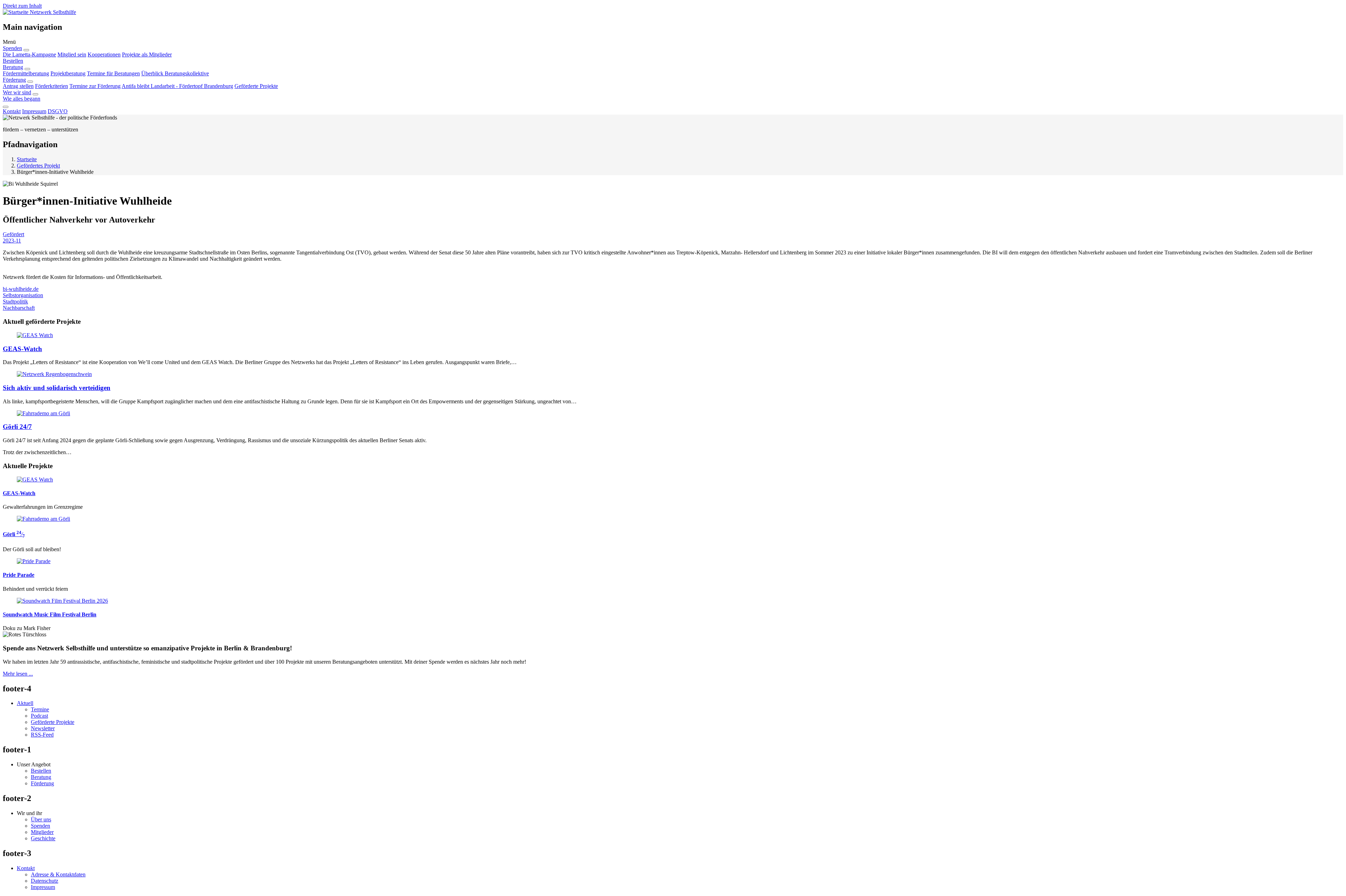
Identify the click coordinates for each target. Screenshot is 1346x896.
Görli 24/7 (17, 426)
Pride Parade (18, 575)
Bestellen (13, 61)
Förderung (14, 80)
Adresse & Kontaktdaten (58, 874)
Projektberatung (68, 73)
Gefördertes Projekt (38, 166)
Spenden (12, 48)
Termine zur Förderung (95, 86)
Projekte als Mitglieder (147, 54)
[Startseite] (16, 12)
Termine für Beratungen (113, 73)
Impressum (34, 111)
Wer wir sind (17, 92)
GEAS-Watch (22, 349)
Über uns (41, 819)
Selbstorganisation (23, 295)
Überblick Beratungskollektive (175, 73)
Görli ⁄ (14, 534)
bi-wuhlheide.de (21, 289)
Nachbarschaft (19, 308)
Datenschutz (44, 881)
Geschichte (43, 838)
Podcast (39, 716)
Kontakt (12, 111)
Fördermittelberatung (26, 73)
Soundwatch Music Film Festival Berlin (49, 614)
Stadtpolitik (15, 302)
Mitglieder (42, 832)
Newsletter (43, 728)
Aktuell (25, 703)
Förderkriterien (51, 86)
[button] (673, 42)
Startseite (27, 159)
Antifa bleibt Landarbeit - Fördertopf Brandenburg (177, 86)
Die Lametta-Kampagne (29, 54)
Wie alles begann (21, 99)
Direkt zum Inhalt (22, 6)
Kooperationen (104, 54)
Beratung (13, 67)
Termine (40, 709)
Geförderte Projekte (256, 86)
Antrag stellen (18, 86)
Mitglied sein (71, 54)
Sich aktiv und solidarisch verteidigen (56, 387)
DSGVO (58, 111)
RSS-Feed (42, 735)
